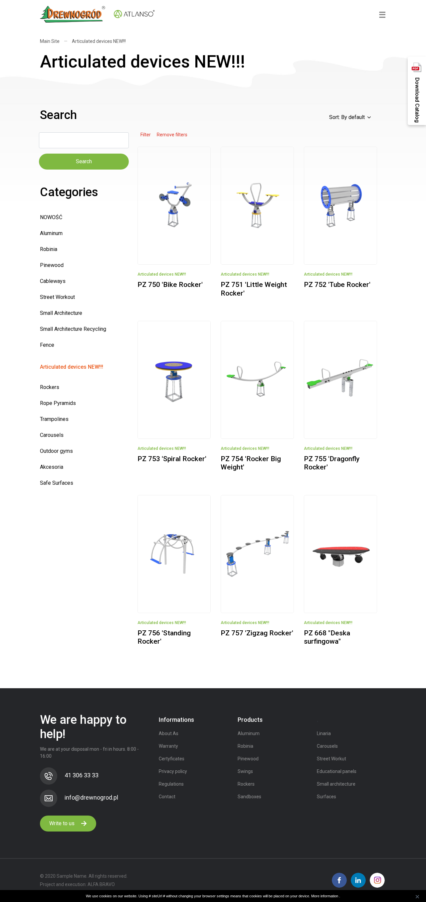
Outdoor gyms (56, 451)
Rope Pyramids (58, 403)
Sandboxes (249, 796)
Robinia (48, 249)
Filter (145, 134)
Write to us (62, 823)
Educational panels (336, 771)
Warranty (168, 746)
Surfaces (326, 796)
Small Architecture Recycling (73, 329)
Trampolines (54, 419)
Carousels (52, 435)
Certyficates (171, 758)
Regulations (171, 784)
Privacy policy (173, 771)
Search (84, 161)
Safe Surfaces (56, 483)
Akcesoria (51, 467)
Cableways (53, 281)
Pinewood (52, 265)
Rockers (49, 387)
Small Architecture (61, 313)
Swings (245, 771)
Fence (47, 345)
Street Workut (331, 758)
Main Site (50, 41)
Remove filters (172, 134)
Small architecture (336, 784)
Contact (167, 796)
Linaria (324, 733)
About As (168, 733)
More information (325, 896)
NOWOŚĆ (51, 217)
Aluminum (51, 233)
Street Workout (57, 297)
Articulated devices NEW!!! (99, 41)
